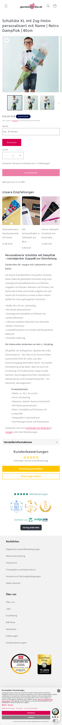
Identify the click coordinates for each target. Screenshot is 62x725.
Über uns (10, 602)
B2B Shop (10, 622)
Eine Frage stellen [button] (31, 476)
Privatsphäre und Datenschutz (21, 569)
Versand (15, 121)
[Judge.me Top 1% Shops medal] (45, 506)
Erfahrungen (12, 636)
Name (5, 126)
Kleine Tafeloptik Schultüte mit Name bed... (50, 233)
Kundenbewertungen (16, 642)
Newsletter (11, 629)
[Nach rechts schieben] (58, 103)
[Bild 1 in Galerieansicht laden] (14, 102)
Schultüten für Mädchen (38, 427)
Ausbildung (11, 615)
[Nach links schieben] (3, 103)
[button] (6, 6)
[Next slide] (56, 221)
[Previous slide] (6, 221)
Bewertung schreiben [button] (31, 468)
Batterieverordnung (15, 556)
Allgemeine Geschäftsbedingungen (23, 549)
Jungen (9, 432)
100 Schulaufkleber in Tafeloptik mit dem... (31, 235)
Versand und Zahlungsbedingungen (23, 576)
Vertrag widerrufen (31, 527)
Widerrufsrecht (13, 583)
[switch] (55, 720)
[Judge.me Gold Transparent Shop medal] (31, 506)
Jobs (8, 608)
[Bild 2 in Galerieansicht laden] (31, 102)
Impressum (11, 562)
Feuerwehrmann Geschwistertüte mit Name (10, 233)
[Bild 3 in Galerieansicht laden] (47, 102)
